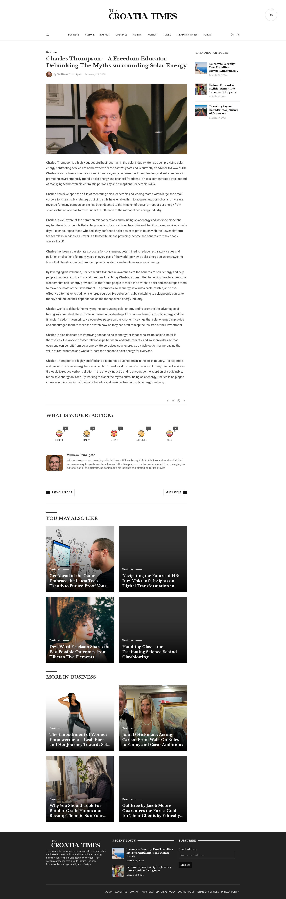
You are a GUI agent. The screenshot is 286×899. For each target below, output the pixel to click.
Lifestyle (121, 34)
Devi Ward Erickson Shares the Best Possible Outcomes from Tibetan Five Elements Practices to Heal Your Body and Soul (79, 652)
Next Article (173, 492)
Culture (90, 34)
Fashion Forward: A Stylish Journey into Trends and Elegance (223, 89)
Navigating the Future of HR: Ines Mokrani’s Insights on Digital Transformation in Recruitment (150, 581)
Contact (135, 891)
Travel (167, 34)
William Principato (69, 74)
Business (73, 34)
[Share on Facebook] (167, 400)
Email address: (188, 849)
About (109, 891)
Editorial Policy (165, 891)
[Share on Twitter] (173, 400)
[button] (59, 434)
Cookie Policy (186, 891)
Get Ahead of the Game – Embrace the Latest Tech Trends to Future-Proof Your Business (77, 581)
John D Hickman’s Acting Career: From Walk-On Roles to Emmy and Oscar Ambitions (152, 739)
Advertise (121, 891)
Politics (152, 34)
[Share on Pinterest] (179, 400)
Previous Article (62, 492)
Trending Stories (187, 34)
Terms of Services (208, 891)
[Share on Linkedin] (184, 400)
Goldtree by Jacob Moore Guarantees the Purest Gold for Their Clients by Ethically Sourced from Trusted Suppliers (151, 810)
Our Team (148, 891)
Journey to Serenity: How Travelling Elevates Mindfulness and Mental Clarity (223, 67)
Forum (207, 34)
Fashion (105, 34)
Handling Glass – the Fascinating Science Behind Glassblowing (149, 652)
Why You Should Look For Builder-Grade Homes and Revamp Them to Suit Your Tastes (76, 810)
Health (137, 34)
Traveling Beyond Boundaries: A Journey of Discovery (223, 110)
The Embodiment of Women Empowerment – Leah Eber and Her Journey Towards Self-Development (79, 739)
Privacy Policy (230, 891)
